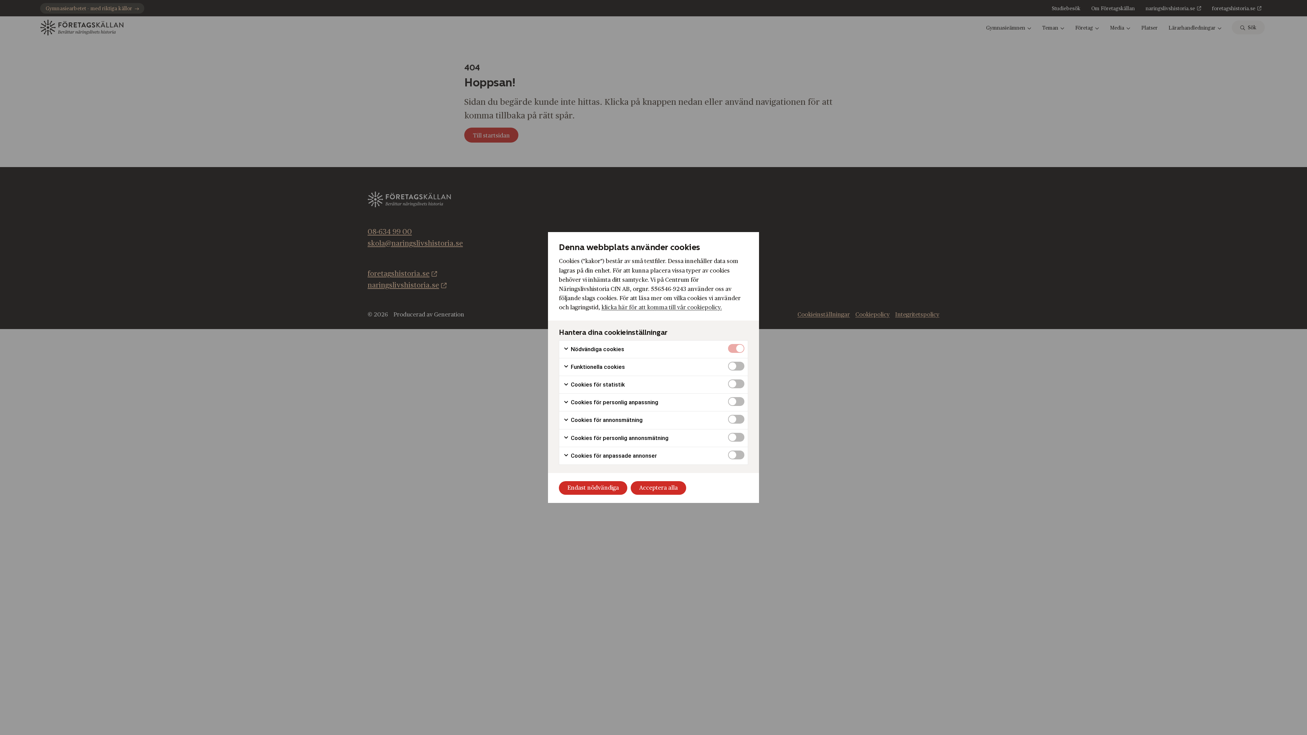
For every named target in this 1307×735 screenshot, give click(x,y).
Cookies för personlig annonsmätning (618, 438)
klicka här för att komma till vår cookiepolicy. (661, 307)
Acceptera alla (658, 488)
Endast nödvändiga (593, 488)
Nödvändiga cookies (596, 349)
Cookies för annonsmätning (606, 419)
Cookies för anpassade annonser (613, 455)
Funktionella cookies (597, 366)
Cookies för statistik (597, 384)
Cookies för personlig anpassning (613, 402)
